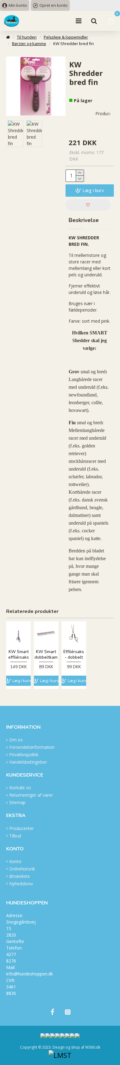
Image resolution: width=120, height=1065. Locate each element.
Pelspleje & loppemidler (66, 37)
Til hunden (27, 37)
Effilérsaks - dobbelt (73, 654)
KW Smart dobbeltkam (46, 654)
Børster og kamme (29, 43)
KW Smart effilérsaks (18, 654)
